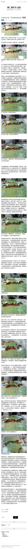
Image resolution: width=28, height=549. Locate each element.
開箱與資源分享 (5, 536)
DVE (6, 20)
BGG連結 (5, 37)
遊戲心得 (4, 534)
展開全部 (3, 531)
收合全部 (7, 531)
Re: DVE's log (14, 7)
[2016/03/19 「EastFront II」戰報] (14, 28)
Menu (3, 1)
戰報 (2, 20)
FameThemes (10, 547)
